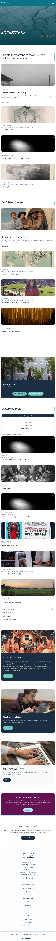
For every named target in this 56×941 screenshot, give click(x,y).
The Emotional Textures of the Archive (14, 574)
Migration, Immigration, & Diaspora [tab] (28, 416)
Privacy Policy (28, 919)
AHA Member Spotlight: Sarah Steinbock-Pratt (17, 517)
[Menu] (53, 3)
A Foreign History (7, 130)
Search (28, 912)
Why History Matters (28, 884)
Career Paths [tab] (28, 425)
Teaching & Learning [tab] (28, 419)
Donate (28, 915)
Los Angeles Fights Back (9, 545)
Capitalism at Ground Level (10, 274)
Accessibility (28, 922)
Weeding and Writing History (11, 602)
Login (28, 908)
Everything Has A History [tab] (28, 428)
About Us (28, 902)
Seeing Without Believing (13, 93)
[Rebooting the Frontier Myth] (28, 219)
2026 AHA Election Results (10, 331)
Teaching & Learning (28, 888)
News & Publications (28, 898)
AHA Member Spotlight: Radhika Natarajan (15, 459)
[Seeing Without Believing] (28, 75)
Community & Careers (28, 895)
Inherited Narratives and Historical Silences (16, 302)
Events (28, 891)
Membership (28, 905)
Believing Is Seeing (8, 187)
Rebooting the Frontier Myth (14, 237)
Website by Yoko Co (28, 938)
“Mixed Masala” (6, 488)
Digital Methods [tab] (28, 422)
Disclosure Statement (28, 926)
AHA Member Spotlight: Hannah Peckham (15, 158)
